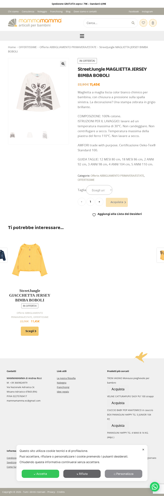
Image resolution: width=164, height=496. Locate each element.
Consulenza (28, 11)
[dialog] (82, 463)
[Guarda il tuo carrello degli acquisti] (152, 21)
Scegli (29, 331)
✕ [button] (143, 449)
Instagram (147, 11)
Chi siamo (13, 11)
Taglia (82, 190)
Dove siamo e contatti (85, 11)
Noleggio (42, 11)
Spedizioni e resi (16, 462)
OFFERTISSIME (28, 47)
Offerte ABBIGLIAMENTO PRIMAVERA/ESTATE (68, 47)
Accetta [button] (41, 473)
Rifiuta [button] (83, 473)
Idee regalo (63, 391)
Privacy (51, 491)
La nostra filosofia (66, 378)
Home (12, 47)
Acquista (117, 202)
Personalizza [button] (124, 473)
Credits (61, 491)
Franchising (56, 11)
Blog (68, 11)
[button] (63, 64)
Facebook (134, 11)
